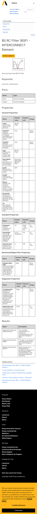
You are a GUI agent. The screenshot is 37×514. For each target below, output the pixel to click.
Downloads (6, 401)
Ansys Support (7, 452)
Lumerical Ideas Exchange (11, 449)
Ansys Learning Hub (9, 431)
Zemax (4, 417)
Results (5, 32)
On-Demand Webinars (10, 436)
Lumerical (5, 415)
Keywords (6, 24)
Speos (4, 420)
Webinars (5, 433)
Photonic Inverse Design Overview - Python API (17, 377)
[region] (18, 498)
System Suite (13, 11)
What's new (6, 403)
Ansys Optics (15, 9)
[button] (33, 3)
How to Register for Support (12, 454)
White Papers (7, 438)
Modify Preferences (19, 505)
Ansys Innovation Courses (11, 428)
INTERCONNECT (8, 56)
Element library (14, 13)
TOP (32, 35)
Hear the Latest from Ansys (12, 473)
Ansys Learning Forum (10, 447)
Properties (6, 29)
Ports (5, 26)
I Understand (18, 510)
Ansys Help (6, 406)
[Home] (9, 5)
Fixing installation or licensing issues (13, 370)
